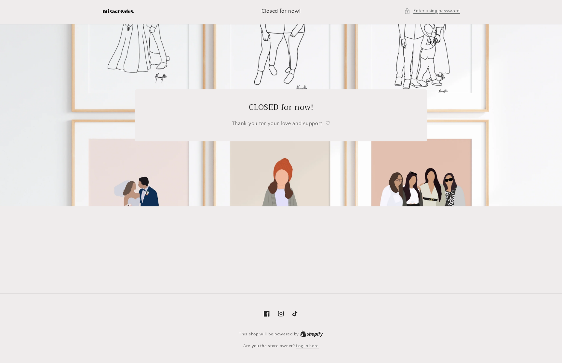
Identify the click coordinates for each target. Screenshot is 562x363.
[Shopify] (311, 334)
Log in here (307, 346)
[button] (432, 11)
